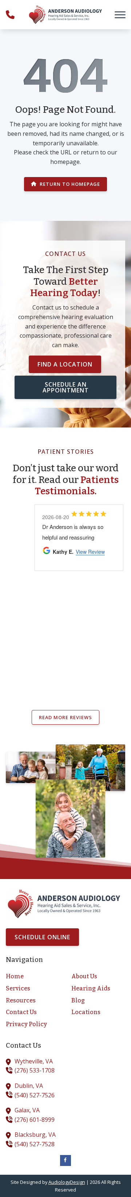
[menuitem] (33, 976)
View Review (90, 551)
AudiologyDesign (66, 1182)
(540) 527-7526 (35, 1095)
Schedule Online (42, 937)
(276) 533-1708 (35, 1070)
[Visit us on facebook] (65, 1160)
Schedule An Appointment (66, 387)
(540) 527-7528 (35, 1144)
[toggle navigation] (120, 14)
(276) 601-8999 (35, 1120)
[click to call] (10, 14)
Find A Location (64, 364)
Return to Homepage (70, 184)
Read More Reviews (65, 717)
